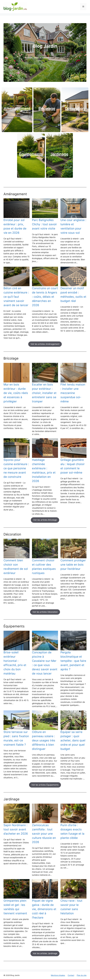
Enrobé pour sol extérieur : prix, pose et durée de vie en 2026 (15, 226)
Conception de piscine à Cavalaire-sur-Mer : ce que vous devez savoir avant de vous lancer (44, 663)
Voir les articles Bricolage (45, 520)
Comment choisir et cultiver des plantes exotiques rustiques (44, 567)
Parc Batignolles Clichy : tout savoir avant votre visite (44, 224)
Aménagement (17, 108)
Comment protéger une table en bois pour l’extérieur (73, 564)
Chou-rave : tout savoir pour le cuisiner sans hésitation (71, 907)
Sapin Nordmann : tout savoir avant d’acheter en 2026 (16, 829)
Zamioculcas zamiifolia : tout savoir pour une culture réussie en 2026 (44, 833)
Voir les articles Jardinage (45, 953)
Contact (71, 975)
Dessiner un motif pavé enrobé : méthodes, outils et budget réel (73, 295)
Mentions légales (58, 975)
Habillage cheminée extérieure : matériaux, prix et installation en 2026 (44, 470)
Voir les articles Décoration (45, 612)
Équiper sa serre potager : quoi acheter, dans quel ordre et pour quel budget (72, 740)
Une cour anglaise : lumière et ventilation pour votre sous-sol (73, 226)
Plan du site (81, 975)
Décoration (75, 108)
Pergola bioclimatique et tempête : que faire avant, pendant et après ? (73, 661)
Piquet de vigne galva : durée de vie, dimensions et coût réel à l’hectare (44, 909)
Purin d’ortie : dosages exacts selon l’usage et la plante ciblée (72, 831)
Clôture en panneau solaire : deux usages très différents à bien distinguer (43, 740)
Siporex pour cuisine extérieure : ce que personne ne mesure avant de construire (16, 468)
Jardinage (59, 154)
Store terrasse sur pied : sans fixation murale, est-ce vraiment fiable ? (16, 738)
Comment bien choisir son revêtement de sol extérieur (16, 567)
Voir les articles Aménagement (45, 344)
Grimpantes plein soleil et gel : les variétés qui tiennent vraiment (15, 907)
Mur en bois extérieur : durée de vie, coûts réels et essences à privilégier (16, 393)
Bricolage (46, 108)
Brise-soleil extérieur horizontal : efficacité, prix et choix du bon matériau (15, 663)
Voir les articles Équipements (45, 785)
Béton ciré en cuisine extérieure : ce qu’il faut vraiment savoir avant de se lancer (16, 297)
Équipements (31, 154)
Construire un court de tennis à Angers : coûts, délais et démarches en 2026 (45, 297)
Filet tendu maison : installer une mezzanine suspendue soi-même (72, 393)
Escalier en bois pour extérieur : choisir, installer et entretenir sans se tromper (44, 393)
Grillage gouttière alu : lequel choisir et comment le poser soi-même (72, 466)
